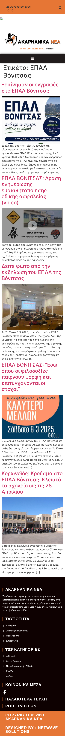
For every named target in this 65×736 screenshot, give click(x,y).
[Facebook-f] (5, 692)
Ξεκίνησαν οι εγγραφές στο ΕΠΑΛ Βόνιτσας (30, 88)
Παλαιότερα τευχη (26, 699)
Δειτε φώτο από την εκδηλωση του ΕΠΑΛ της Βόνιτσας (31, 272)
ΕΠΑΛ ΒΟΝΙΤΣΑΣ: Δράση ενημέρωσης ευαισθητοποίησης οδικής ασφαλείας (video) (31, 190)
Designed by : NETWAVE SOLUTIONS (31, 729)
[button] (32, 58)
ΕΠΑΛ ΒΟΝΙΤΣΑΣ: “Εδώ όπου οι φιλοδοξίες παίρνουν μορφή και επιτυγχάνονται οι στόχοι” (29, 377)
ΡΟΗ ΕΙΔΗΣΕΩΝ (21, 706)
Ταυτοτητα (17, 619)
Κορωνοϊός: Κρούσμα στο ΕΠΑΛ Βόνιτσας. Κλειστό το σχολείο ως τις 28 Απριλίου (32, 483)
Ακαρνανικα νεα (23, 589)
